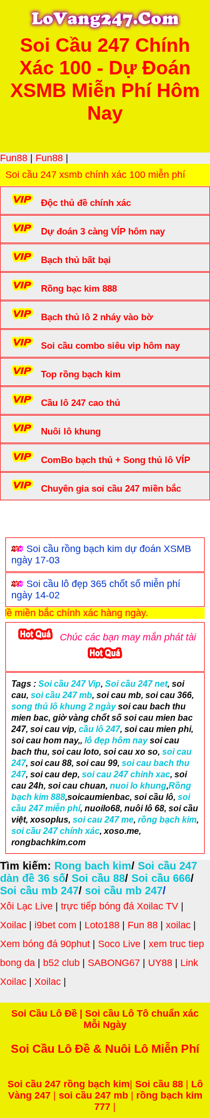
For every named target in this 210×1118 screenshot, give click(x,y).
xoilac (178, 925)
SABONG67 (114, 962)
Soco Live (119, 943)
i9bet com (55, 925)
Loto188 (102, 925)
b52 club (61, 962)
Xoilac (13, 925)
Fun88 (13, 158)
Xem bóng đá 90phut (45, 943)
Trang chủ (38, 521)
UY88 (160, 962)
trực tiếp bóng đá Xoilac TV (119, 906)
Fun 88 (143, 925)
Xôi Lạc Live (26, 906)
